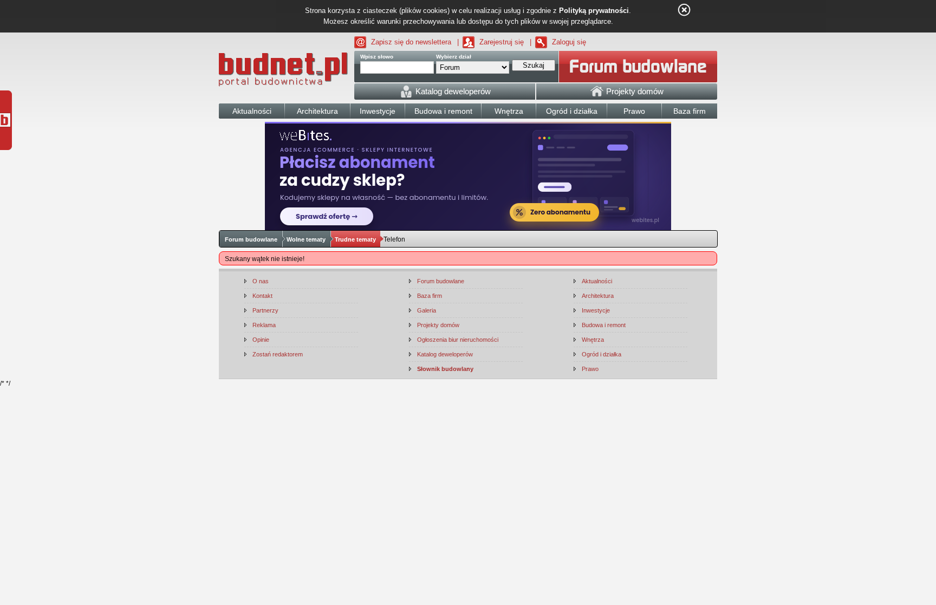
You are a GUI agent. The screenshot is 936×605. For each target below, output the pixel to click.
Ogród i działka (601, 354)
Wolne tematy (306, 239)
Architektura (598, 295)
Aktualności (597, 281)
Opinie (260, 339)
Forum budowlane (251, 239)
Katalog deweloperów (445, 354)
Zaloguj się (569, 42)
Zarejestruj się (501, 42)
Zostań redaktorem (277, 354)
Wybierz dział (453, 57)
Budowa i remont (604, 325)
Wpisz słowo (376, 57)
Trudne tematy (355, 239)
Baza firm (429, 295)
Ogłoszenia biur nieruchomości (457, 339)
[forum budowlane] (638, 66)
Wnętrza (593, 339)
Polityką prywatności (594, 10)
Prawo (590, 369)
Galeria (426, 310)
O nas (260, 281)
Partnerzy (265, 310)
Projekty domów (438, 325)
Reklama (264, 325)
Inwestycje (596, 310)
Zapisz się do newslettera (411, 42)
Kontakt (262, 295)
